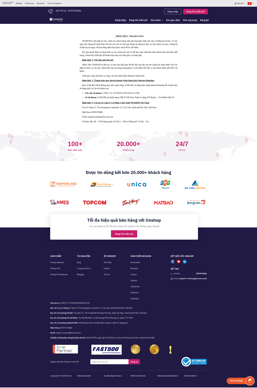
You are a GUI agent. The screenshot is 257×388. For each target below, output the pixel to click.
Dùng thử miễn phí (195, 11)
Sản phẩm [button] (156, 20)
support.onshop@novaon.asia (193, 278)
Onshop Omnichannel (58, 274)
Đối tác (107, 274)
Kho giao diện (173, 20)
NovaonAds (135, 262)
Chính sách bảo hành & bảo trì (167, 376)
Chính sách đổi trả (190, 376)
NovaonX (40, 3)
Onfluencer (29, 3)
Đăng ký (134, 361)
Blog (79, 262)
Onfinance (135, 292)
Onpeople (135, 298)
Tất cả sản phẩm (54, 3)
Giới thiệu (108, 262)
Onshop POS (55, 268)
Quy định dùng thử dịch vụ (113, 376)
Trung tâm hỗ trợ (84, 268)
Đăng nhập (172, 11)
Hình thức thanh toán (138, 376)
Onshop (134, 274)
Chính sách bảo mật (84, 376)
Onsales (134, 280)
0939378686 (201, 273)
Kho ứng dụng (190, 20)
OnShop (19, 3)
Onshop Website (57, 262)
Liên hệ (240, 3)
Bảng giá (204, 20)
